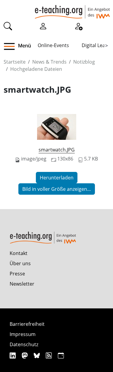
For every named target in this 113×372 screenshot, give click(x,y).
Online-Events (53, 45)
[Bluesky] (37, 355)
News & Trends (49, 61)
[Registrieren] (78, 25)
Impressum (23, 334)
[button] (12, 46)
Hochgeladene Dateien (36, 69)
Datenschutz (24, 344)
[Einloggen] (43, 25)
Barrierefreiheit (27, 324)
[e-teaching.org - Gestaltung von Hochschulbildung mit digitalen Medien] (72, 9)
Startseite (15, 61)
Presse (17, 273)
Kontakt (18, 253)
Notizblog (84, 61)
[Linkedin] (13, 355)
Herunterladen (57, 177)
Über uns (20, 263)
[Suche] (8, 25)
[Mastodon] (25, 355)
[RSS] (49, 355)
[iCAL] (61, 355)
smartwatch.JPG (57, 149)
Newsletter (22, 283)
